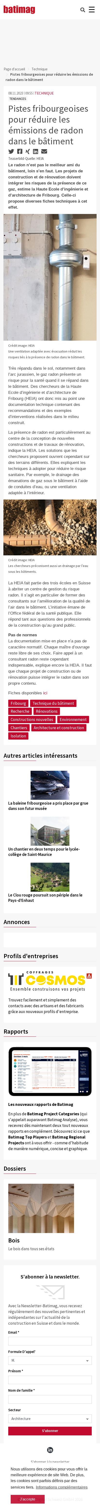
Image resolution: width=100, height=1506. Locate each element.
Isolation (18, 736)
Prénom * (15, 1371)
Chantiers (19, 727)
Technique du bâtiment (53, 703)
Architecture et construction (59, 727)
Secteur (14, 1410)
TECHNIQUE (44, 93)
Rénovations (47, 711)
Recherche (20, 711)
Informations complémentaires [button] (62, 1487)
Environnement (73, 719)
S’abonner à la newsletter (50, 1462)
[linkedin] (50, 1450)
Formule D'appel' (21, 1351)
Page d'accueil (14, 69)
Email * (13, 1332)
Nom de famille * (21, 1390)
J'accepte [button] (27, 1499)
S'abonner (50, 1430)
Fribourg (18, 703)
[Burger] (91, 10)
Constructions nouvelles (32, 719)
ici (45, 693)
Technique (40, 69)
